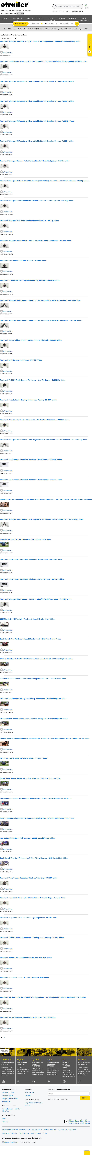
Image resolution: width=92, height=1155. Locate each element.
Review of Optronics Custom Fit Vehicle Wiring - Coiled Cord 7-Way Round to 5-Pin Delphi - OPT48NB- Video (43, 997)
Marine (62, 18)
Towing (5, 18)
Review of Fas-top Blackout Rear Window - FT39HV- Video (23, 260)
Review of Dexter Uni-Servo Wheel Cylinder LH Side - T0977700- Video (28, 1017)
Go (77, 24)
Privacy (49, 1099)
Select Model (64, 24)
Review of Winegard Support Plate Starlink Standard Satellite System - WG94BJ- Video (35, 161)
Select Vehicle (20, 24)
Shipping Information (10, 1098)
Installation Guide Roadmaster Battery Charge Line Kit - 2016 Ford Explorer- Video (33, 679)
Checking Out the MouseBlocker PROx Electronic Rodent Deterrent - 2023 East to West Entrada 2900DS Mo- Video (46, 499)
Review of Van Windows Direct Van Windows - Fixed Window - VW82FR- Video (31, 460)
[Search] (56, 6)
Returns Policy (7, 1095)
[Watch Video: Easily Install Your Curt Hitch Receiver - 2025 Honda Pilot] (1, 550)
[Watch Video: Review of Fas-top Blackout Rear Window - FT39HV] (1, 271)
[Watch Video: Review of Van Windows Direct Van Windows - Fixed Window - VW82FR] (1, 470)
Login (4, 1118)
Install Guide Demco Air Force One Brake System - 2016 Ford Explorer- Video (30, 778)
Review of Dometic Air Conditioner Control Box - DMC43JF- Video (26, 957)
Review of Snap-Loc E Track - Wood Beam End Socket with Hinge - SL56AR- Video (32, 898)
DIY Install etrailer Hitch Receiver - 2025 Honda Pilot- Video (23, 758)
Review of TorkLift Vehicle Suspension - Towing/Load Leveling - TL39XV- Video (32, 938)
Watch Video (7, 52)
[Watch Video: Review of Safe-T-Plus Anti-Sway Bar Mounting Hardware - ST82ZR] (1, 291)
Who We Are (29, 1092)
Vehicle (39, 18)
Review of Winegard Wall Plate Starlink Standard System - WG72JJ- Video (29, 221)
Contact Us (6, 1101)
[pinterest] (77, 1122)
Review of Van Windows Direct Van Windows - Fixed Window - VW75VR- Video (31, 479)
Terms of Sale (24, 1133)
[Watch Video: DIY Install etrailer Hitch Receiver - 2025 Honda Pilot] (1, 769)
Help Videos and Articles (33, 1103)
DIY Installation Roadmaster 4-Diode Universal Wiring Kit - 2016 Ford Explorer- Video (34, 718)
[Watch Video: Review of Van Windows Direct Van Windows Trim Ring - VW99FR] (1, 888)
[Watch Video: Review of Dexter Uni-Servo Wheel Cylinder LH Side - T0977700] (1, 1028)
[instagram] (82, 1122)
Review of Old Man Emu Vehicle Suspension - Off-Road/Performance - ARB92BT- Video (34, 420)
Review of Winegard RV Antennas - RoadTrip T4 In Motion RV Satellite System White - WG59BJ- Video (40, 320)
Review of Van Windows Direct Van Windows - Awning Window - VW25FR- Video (32, 579)
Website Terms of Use (39, 1133)
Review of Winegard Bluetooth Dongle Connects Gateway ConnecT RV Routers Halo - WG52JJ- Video (40, 41)
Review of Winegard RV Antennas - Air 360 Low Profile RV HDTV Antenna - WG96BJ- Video (35, 599)
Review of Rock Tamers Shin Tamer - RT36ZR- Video (21, 360)
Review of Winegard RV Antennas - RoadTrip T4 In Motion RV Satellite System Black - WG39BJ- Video (40, 300)
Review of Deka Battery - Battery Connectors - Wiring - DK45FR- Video (28, 400)
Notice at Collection (9, 1133)
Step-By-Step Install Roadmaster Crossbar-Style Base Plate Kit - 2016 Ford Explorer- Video (36, 659)
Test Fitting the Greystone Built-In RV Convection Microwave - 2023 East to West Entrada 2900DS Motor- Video (44, 738)
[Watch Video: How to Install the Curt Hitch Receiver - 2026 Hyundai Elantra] (1, 849)
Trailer (30, 18)
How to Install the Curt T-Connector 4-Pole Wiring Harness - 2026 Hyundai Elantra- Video (35, 798)
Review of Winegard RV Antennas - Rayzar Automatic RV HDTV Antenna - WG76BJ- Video (35, 240)
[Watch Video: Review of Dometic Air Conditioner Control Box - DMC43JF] (1, 968)
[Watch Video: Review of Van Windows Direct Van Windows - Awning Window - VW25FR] (1, 590)
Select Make (49, 24)
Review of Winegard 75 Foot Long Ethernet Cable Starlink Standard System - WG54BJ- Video (37, 121)
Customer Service (61, 11)
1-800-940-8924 (10, 13)
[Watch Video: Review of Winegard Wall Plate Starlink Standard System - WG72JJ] (1, 231)
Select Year (35, 24)
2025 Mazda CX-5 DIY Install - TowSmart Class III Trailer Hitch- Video (27, 619)
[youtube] (87, 1122)
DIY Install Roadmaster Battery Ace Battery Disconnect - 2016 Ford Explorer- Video (33, 699)
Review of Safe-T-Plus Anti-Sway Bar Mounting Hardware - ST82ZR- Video (29, 280)
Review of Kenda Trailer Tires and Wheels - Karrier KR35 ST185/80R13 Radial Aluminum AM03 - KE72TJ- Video (43, 61)
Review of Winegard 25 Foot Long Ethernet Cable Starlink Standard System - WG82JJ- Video (37, 101)
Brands (72, 18)
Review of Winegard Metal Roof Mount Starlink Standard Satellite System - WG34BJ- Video (36, 201)
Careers (28, 1095)
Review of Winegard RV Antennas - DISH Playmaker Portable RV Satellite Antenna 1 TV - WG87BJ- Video (41, 519)
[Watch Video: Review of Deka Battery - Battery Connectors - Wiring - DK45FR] (1, 410)
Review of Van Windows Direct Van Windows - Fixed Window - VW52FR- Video (31, 559)
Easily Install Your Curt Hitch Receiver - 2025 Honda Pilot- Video (25, 539)
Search (27, 1106)
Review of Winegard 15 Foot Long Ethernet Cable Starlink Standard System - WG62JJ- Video (37, 81)
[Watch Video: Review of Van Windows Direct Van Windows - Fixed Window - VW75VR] (1, 490)
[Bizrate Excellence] (10, 1142)
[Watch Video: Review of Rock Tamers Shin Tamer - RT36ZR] (1, 371)
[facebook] (71, 1122)
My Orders (77, 11)
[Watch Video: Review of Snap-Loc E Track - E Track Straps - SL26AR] (1, 988)
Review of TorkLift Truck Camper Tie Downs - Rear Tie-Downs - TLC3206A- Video (32, 380)
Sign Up (5, 1121)
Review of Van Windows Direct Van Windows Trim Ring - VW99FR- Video (29, 878)
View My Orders (8, 1092)
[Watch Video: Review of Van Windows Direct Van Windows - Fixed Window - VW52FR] (1, 570)
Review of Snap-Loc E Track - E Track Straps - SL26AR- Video (24, 977)
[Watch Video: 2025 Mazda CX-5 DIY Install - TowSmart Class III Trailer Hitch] (1, 629)
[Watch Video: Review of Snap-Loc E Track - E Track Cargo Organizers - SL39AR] (1, 928)
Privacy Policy (37, 1129)
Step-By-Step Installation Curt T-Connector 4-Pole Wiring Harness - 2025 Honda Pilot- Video (37, 818)
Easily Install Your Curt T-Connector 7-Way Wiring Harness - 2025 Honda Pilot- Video (34, 858)
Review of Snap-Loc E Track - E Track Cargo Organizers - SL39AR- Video (29, 918)
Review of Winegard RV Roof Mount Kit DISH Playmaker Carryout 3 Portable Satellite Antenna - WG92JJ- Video (44, 181)
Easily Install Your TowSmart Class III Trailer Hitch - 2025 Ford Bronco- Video (30, 639)
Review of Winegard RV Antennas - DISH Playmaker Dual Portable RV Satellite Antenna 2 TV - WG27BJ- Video (43, 440)
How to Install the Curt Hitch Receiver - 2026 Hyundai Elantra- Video (27, 838)
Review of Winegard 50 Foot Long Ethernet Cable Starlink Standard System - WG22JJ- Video (37, 141)
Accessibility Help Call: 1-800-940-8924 (16, 1129)
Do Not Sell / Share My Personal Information (60, 1129)
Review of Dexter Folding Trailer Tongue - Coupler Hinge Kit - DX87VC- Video (31, 340)
